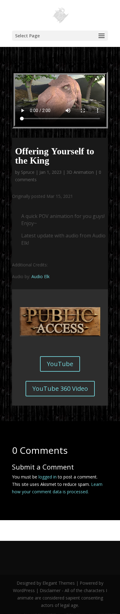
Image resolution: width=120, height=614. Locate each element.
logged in (47, 477)
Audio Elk (40, 276)
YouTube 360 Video (60, 388)
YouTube (60, 364)
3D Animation (80, 172)
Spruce (27, 172)
